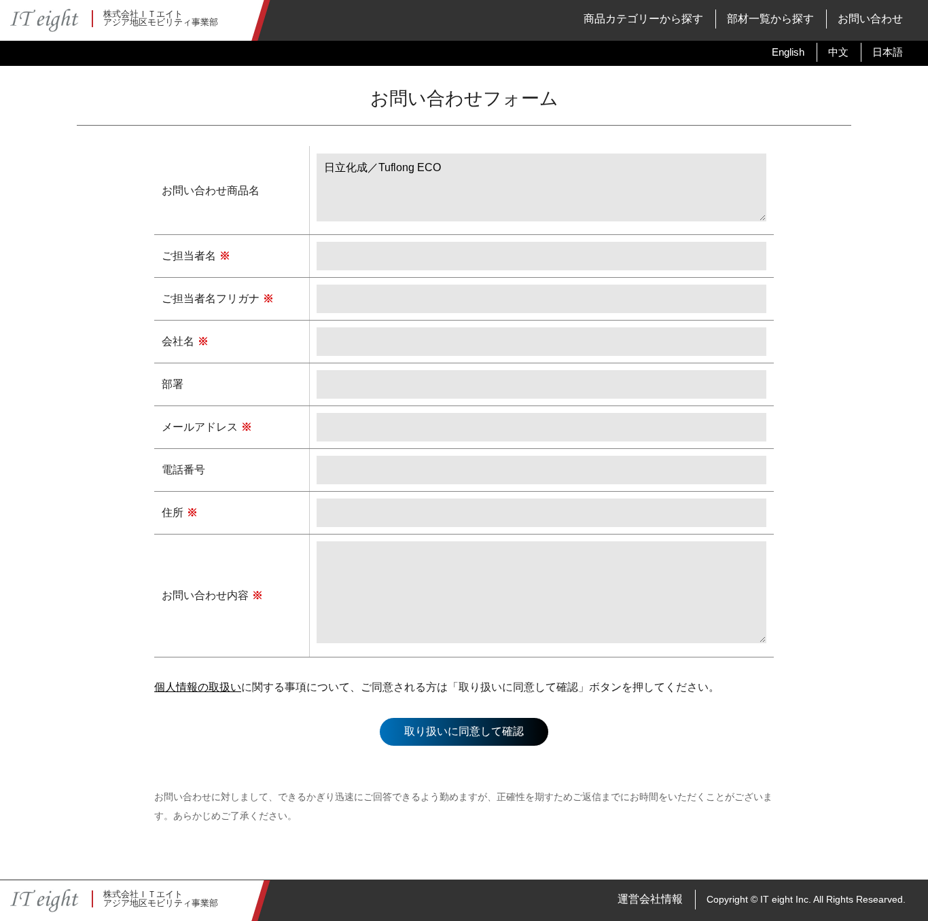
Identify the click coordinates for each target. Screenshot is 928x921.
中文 (838, 52)
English (788, 52)
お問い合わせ (870, 18)
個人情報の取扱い (197, 687)
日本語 (887, 52)
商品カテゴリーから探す (643, 18)
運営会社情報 (650, 899)
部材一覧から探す (770, 18)
